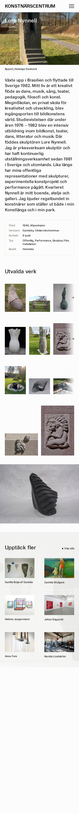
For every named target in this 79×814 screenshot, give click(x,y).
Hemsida (28, 249)
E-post (26, 235)
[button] (71, 6)
